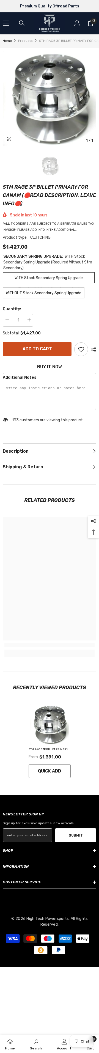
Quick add (49, 771)
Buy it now (49, 366)
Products (25, 41)
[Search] (21, 23)
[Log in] (77, 23)
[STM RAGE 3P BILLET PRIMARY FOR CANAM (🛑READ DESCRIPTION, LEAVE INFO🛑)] (49, 724)
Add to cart (37, 348)
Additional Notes (19, 377)
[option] (49, 98)
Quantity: (12, 309)
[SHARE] (92, 349)
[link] (81, 349)
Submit (76, 835)
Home (7, 41)
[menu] (6, 23)
